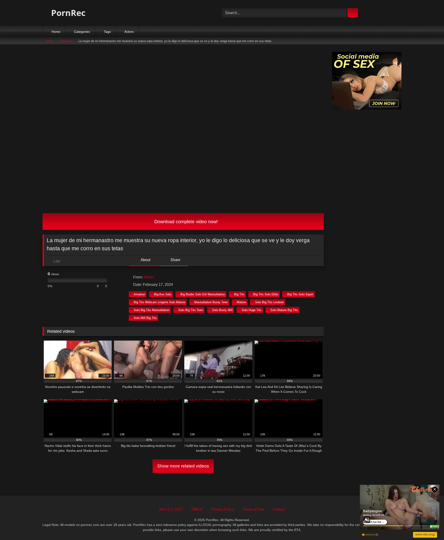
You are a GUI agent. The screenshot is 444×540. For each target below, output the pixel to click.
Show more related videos (183, 466)
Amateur (65, 41)
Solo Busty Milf (222, 310)
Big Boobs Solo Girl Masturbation (202, 294)
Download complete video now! (185, 221)
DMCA (197, 509)
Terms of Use (253, 509)
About (145, 260)
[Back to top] (430, 526)
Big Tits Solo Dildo (265, 294)
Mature (241, 302)
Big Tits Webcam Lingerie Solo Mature (159, 302)
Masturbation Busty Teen (211, 302)
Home (56, 32)
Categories (82, 32)
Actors (129, 32)
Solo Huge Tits (252, 310)
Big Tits (239, 294)
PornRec (67, 12)
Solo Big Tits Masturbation (151, 310)
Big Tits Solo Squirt (300, 294)
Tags (107, 32)
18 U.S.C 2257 (171, 509)
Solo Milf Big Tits (145, 318)
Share (175, 260)
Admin (148, 277)
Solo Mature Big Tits (284, 310)
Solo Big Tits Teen (190, 310)
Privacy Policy (222, 509)
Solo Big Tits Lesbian (269, 302)
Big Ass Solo (162, 294)
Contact (278, 509)
